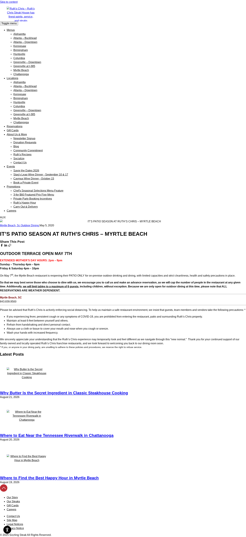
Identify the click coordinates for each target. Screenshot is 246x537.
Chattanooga (21, 74)
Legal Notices (15, 524)
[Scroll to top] (3, 490)
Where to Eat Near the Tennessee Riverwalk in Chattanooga (56, 435)
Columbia (19, 58)
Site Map (12, 520)
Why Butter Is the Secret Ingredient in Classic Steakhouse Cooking (64, 393)
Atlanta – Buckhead (25, 38)
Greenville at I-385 (24, 66)
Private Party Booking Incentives (32, 198)
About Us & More (17, 134)
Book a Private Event (25, 182)
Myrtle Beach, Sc (10, 225)
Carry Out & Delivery (25, 206)
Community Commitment (28, 150)
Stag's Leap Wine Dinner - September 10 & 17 (40, 174)
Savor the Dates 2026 (26, 170)
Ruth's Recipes (22, 154)
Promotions (13, 186)
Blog (16, 146)
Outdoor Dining (30, 225)
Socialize (18, 158)
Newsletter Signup (24, 138)
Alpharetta (19, 34)
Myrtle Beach (21, 70)
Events (11, 166)
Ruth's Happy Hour (24, 202)
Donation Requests (24, 142)
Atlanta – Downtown (25, 42)
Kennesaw (19, 46)
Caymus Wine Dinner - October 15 (33, 178)
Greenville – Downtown (27, 62)
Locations (12, 78)
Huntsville (19, 54)
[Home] (123, 14)
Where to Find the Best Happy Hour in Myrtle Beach (49, 478)
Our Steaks (13, 501)
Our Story (12, 497)
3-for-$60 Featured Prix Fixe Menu (33, 194)
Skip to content (9, 2)
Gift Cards (13, 130)
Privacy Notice (15, 528)
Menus (11, 30)
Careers (11, 210)
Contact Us (20, 162)
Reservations (14, 126)
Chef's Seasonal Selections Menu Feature (38, 190)
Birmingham (20, 50)
